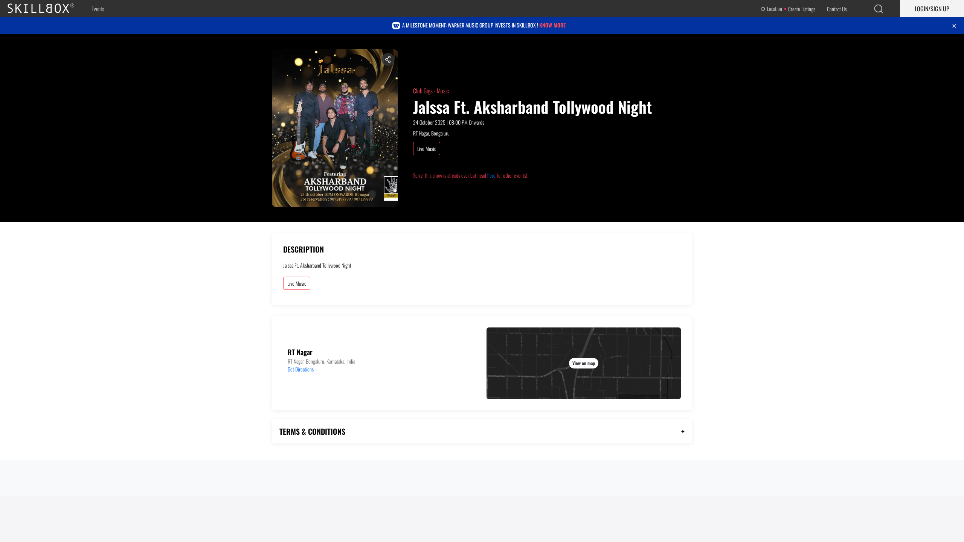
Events (98, 9)
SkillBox (47, 8)
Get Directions (301, 369)
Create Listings (801, 9)
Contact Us (837, 9)
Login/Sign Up (932, 8)
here (491, 175)
